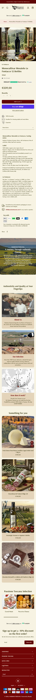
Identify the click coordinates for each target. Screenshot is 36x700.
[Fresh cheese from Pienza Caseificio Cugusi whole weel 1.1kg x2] (18, 432)
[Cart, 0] (32, 7)
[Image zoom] (18, 44)
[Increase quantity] (10, 95)
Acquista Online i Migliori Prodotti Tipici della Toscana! (18, 1)
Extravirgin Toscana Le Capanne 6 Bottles (18, 535)
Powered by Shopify (26, 696)
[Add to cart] (31, 445)
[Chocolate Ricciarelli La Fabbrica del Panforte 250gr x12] (18, 558)
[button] (3, 7)
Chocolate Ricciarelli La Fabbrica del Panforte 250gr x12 (18, 577)
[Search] (7, 7)
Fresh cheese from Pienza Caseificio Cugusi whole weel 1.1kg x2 (18, 451)
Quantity (5, 93)
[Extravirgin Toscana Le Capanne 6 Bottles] (18, 517)
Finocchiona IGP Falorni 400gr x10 (18, 494)
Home (5, 21)
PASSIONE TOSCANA (15, 696)
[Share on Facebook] (7, 232)
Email (4, 674)
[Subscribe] (32, 674)
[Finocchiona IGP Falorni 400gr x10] (18, 475)
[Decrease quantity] (4, 96)
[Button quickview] (31, 442)
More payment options (18, 110)
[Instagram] (18, 681)
